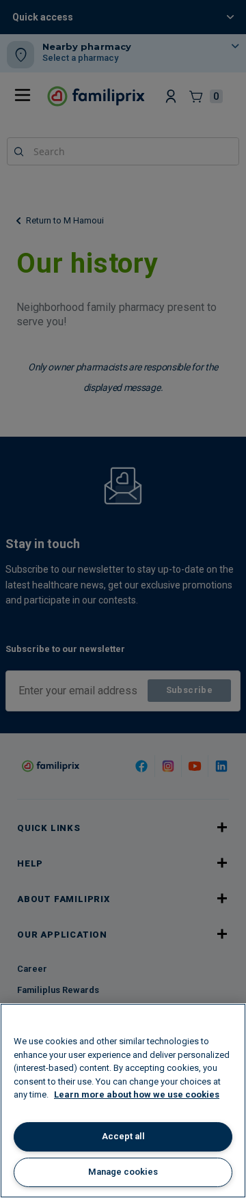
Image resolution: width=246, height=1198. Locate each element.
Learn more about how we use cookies (136, 1094)
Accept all (123, 1136)
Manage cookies (123, 1172)
